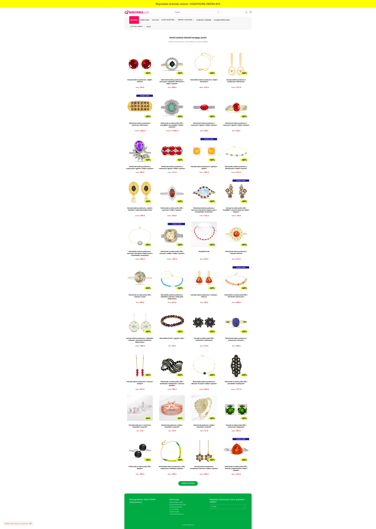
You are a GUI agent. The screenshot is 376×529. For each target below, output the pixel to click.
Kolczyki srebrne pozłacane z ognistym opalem (204, 167)
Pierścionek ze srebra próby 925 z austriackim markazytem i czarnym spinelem (172, 383)
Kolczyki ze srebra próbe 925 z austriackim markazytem (204, 339)
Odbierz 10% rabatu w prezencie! (16, 523)
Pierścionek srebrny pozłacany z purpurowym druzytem (236, 339)
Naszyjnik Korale (204, 251)
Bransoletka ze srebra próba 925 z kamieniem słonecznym (236, 296)
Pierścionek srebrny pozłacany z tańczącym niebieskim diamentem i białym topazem (172, 82)
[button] (168, 20)
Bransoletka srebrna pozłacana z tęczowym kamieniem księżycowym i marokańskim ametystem (140, 253)
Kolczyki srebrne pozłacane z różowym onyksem (140, 383)
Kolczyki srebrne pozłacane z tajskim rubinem (139, 81)
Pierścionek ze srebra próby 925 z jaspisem (140, 467)
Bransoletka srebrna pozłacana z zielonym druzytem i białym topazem (204, 383)
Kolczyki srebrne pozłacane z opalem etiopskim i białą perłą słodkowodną (139, 209)
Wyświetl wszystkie (188, 483)
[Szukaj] (218, 12)
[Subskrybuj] (243, 506)
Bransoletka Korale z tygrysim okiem (172, 338)
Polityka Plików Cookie (176, 502)
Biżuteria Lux (190, 525)
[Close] (30, 523)
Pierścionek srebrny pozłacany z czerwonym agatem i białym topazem (204, 124)
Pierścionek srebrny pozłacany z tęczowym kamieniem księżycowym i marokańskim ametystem (204, 210)
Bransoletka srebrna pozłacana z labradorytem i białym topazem (236, 167)
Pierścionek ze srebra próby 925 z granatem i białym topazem (172, 209)
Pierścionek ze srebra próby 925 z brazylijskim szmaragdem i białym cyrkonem (171, 125)
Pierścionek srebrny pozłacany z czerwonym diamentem (140, 124)
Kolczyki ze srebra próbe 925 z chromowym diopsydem (236, 426)
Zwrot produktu (174, 509)
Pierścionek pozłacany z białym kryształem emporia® (172, 426)
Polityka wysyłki (174, 511)
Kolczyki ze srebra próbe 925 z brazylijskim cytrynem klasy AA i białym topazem (236, 210)
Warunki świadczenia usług (177, 504)
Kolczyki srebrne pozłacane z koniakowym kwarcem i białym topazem (204, 467)
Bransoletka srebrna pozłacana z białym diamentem (204, 81)
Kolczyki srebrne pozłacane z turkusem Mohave (204, 296)
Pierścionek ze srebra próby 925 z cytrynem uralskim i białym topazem (172, 252)
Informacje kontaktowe (176, 514)
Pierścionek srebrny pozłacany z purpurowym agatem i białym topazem (139, 167)
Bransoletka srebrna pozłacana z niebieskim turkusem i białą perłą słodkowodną (172, 297)
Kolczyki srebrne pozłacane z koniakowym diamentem (236, 81)
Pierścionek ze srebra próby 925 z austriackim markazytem (236, 383)
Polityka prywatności (175, 507)
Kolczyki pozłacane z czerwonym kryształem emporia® (140, 426)
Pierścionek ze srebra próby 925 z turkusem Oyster (140, 296)
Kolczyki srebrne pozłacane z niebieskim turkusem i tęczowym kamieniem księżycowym (139, 340)
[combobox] (197, 12)
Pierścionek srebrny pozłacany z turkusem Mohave (236, 252)
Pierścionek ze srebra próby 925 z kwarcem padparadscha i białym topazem (236, 468)
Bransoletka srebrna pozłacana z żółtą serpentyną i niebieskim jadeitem (172, 467)
